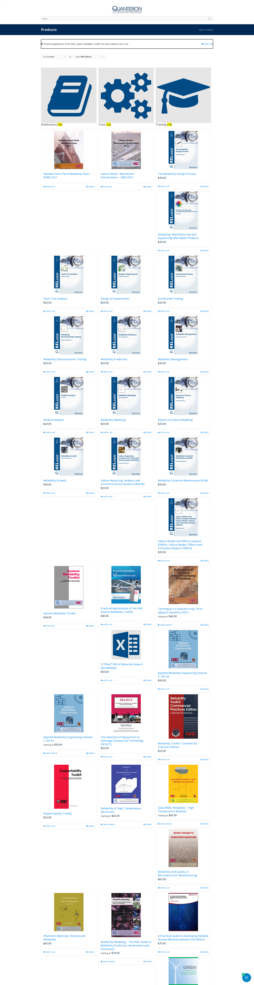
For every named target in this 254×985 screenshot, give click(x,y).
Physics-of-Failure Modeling (175, 420)
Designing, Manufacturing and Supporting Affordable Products (178, 236)
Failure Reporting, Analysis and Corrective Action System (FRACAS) (122, 482)
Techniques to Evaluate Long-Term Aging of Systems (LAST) (180, 610)
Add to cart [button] (165, 186)
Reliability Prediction (114, 359)
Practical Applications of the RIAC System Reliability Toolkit (122, 610)
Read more (50, 186)
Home (201, 30)
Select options (166, 625)
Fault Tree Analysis (55, 298)
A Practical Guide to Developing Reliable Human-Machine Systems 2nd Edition (183, 937)
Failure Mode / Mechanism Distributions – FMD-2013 (117, 175)
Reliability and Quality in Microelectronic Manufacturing (177, 873)
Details (91, 186)
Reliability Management (173, 359)
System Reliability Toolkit (59, 613)
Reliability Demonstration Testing (64, 359)
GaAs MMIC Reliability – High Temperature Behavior (176, 809)
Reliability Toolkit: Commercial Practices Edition (177, 745)
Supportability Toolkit (57, 813)
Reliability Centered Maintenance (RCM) (183, 480)
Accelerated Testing (170, 298)
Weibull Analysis (53, 420)
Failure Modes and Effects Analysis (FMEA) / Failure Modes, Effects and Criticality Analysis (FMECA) (180, 544)
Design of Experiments (115, 298)
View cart (208, 44)
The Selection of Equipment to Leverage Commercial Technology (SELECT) (122, 740)
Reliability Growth (54, 480)
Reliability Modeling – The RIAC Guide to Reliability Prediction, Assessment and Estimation (126, 945)
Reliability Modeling (113, 420)
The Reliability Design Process (177, 174)
